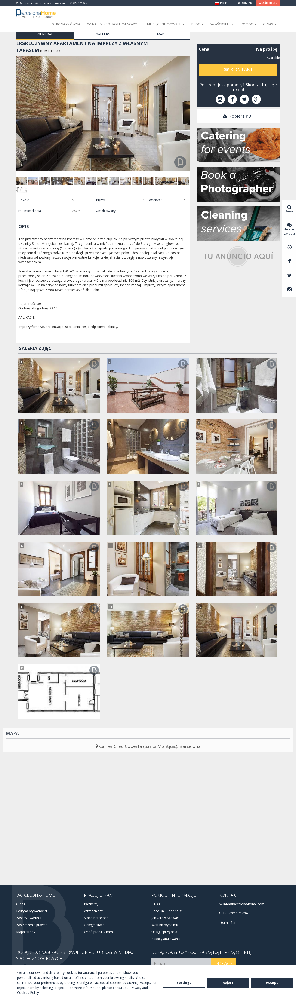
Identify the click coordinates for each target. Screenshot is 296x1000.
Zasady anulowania (165, 938)
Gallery (103, 34)
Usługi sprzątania (164, 932)
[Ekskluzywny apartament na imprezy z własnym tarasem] (59, 385)
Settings (184, 982)
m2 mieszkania (29, 210)
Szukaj (289, 211)
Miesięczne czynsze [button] (164, 24)
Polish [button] (224, 3)
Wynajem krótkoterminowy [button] (112, 24)
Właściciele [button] (267, 3)
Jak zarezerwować (165, 918)
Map (160, 34)
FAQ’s (155, 904)
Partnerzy (91, 904)
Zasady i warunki (28, 918)
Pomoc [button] (247, 24)
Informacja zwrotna (289, 231)
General (45, 34)
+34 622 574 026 (235, 913)
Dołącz (223, 963)
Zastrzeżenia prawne (31, 925)
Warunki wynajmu (164, 925)
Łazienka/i (155, 200)
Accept (272, 982)
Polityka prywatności (31, 911)
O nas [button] (268, 24)
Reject (228, 982)
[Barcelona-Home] (36, 10)
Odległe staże (94, 925)
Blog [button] (196, 24)
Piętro (100, 200)
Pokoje (23, 200)
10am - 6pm (228, 922)
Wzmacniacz (93, 911)
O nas (20, 904)
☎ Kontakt (245, 3)
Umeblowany (106, 210)
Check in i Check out (166, 911)
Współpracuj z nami (99, 932)
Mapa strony (25, 932)
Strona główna (66, 24)
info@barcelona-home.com (243, 904)
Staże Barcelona (96, 918)
